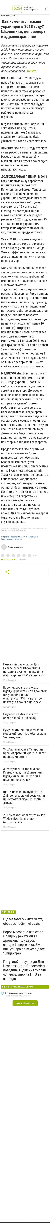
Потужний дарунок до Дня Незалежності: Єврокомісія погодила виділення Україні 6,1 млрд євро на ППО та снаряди (24, 670)
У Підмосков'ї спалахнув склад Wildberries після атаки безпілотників (24, 818)
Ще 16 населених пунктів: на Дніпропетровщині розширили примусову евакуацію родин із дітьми (24, 797)
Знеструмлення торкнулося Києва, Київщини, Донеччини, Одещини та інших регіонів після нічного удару (23, 774)
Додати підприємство (25, 1003)
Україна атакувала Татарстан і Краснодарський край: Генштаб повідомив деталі (24, 753)
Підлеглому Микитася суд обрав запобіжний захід (20, 716)
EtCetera (30, 71)
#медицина (33, 537)
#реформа (15, 537)
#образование (7, 539)
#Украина (5, 537)
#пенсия (18, 539)
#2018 (24, 537)
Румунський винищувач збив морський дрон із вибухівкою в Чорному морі (24, 733)
